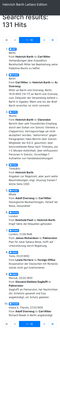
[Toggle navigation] (7, 11)
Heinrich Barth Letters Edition (25, 4)
